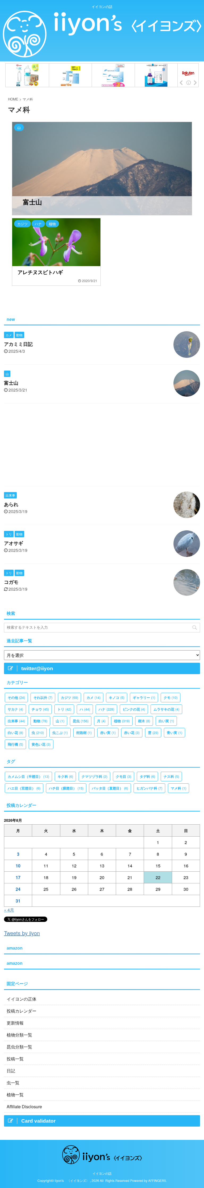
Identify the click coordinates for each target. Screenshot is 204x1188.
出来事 (16, 720)
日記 (11, 1071)
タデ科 (147, 776)
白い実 (166, 720)
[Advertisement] (102, 446)
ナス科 (171, 776)
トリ (64, 709)
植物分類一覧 (19, 1035)
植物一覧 (15, 1095)
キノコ (116, 697)
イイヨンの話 (102, 1173)
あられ (11, 504)
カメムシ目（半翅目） (28, 776)
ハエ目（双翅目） (24, 788)
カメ (93, 697)
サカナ (15, 709)
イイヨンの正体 (21, 999)
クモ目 (123, 776)
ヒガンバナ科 (149, 788)
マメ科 (178, 788)
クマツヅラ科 (94, 776)
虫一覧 (13, 1083)
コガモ (11, 582)
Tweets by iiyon (22, 933)
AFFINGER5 (157, 1180)
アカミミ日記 (18, 344)
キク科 (65, 776)
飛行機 (15, 744)
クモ (170, 697)
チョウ (40, 709)
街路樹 (84, 732)
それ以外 (42, 697)
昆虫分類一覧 (19, 1047)
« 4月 (9, 910)
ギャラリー (144, 697)
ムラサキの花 (166, 709)
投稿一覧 (15, 1059)
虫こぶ (60, 732)
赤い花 (131, 732)
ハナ (106, 709)
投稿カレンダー (21, 1011)
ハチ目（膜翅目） (66, 788)
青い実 (174, 732)
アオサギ (13, 543)
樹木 (144, 720)
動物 (40, 720)
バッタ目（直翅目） (110, 788)
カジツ (69, 697)
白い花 (15, 732)
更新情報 (17, 1023)
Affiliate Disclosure (24, 1106)
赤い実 (108, 732)
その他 (16, 697)
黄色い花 (41, 744)
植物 (122, 720)
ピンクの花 (134, 709)
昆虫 (80, 720)
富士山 (11, 383)
